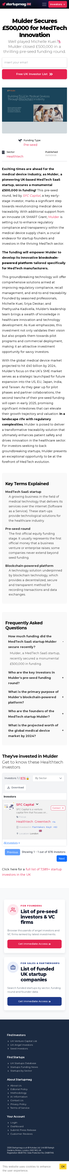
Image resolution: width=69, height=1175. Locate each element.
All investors (11, 842)
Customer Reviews (21, 1133)
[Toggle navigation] (44, 4)
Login (13, 1122)
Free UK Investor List (31, 74)
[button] (48, 778)
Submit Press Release (23, 1130)
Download (17, 787)
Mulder (53, 217)
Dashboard (16, 1126)
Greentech (43, 822)
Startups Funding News (24, 1067)
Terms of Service (19, 1107)
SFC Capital (31, 196)
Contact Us (16, 1100)
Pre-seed (30, 145)
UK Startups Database (23, 1063)
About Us (15, 1085)
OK (63, 1166)
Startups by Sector (21, 1070)
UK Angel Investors (21, 1044)
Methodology (18, 1092)
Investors (56, 4)
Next (62, 858)
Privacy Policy (18, 1104)
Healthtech (15, 156)
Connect (56, 808)
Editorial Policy (18, 1089)
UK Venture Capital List (23, 1041)
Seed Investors (19, 1048)
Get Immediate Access (33, 943)
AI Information (18, 1096)
